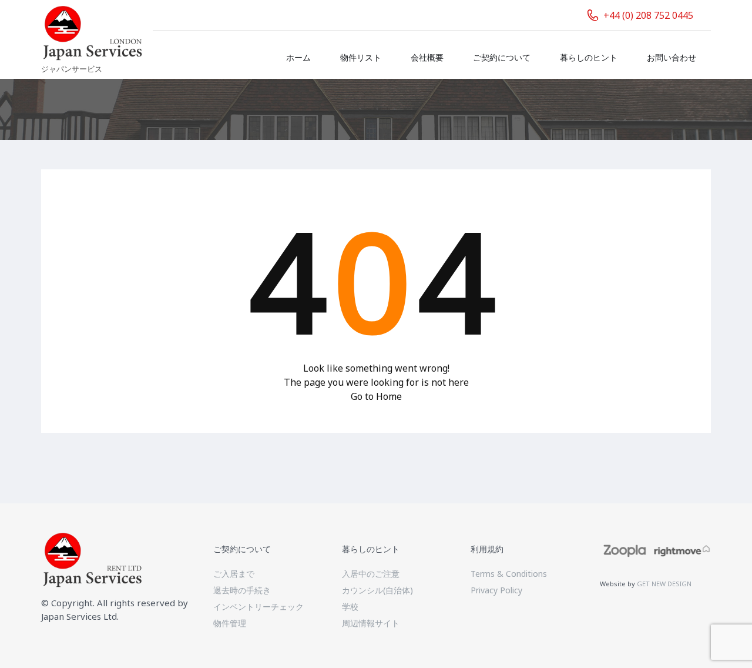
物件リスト (360, 57)
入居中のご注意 (371, 573)
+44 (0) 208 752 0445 (648, 15)
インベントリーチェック (258, 606)
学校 (350, 606)
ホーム (298, 57)
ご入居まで (233, 573)
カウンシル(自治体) (377, 590)
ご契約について (502, 57)
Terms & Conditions (509, 573)
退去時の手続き (242, 590)
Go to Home (376, 396)
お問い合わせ (671, 57)
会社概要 (427, 57)
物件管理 (229, 623)
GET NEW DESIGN (664, 583)
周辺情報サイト (371, 623)
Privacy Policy (496, 590)
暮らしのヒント (588, 57)
